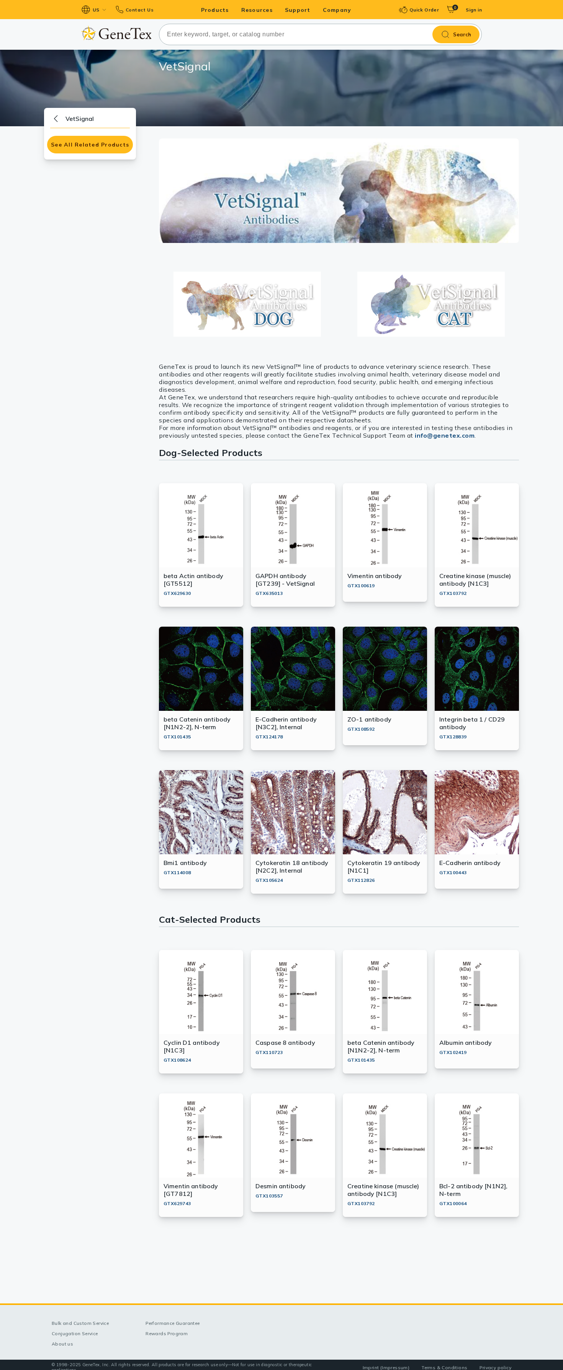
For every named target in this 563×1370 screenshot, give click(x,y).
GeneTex (116, 33)
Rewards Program (167, 1333)
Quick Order (424, 10)
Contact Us (140, 10)
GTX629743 (177, 1203)
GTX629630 (177, 593)
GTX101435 (177, 737)
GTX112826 (361, 880)
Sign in (474, 10)
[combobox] (320, 34)
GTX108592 (361, 729)
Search (462, 34)
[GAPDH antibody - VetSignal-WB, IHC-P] (431, 304)
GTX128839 (453, 737)
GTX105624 (269, 880)
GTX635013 (269, 593)
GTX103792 (453, 593)
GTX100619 (361, 585)
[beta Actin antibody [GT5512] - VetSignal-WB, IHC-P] (247, 304)
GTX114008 (177, 872)
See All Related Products (90, 144)
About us (62, 1344)
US (96, 10)
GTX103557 (269, 1196)
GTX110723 (269, 1052)
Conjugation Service (75, 1333)
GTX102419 (453, 1052)
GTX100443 (453, 872)
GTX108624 (177, 1060)
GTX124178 (269, 737)
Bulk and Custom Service (80, 1323)
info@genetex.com (445, 435)
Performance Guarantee (173, 1323)
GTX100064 (453, 1203)
